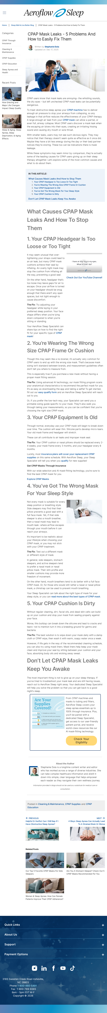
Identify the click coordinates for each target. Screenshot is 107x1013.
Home (4, 25)
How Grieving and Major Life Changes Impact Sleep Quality (11, 105)
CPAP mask (69, 119)
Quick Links (12, 924)
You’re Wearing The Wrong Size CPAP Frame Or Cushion (60, 185)
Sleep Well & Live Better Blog (22, 25)
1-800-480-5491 (27, 985)
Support (10, 944)
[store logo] (53, 13)
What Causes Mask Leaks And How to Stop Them (54, 178)
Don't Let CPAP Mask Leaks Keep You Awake (52, 198)
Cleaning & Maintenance (51, 804)
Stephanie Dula (52, 46)
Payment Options (16, 954)
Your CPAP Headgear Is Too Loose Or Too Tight (56, 182)
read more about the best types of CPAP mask (75, 596)
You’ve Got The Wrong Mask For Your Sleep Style (56, 191)
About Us (10, 934)
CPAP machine (75, 110)
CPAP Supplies (73, 804)
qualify (64, 460)
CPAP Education (9, 64)
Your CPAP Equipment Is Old (47, 188)
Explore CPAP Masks (38, 479)
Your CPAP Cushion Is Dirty (46, 194)
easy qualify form (47, 392)
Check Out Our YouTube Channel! (84, 277)
